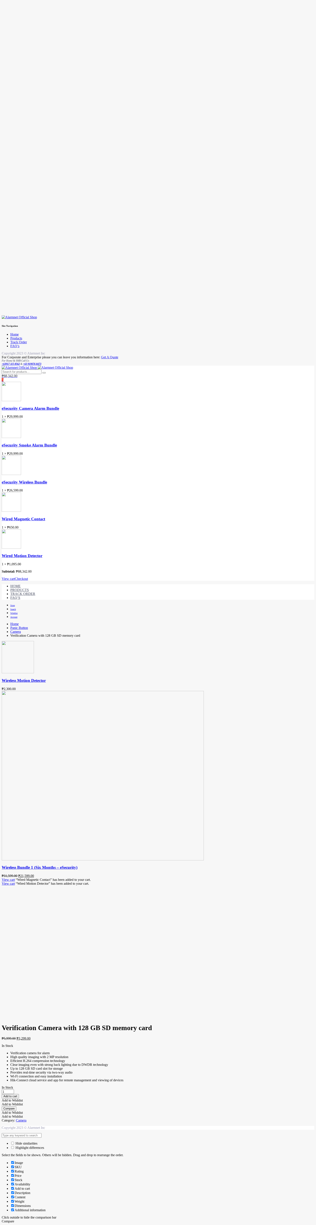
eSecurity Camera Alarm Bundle (30, 408)
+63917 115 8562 (11, 363)
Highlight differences (29, 1147)
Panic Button (19, 628)
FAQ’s (14, 346)
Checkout (21, 579)
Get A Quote (109, 357)
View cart (8, 579)
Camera (15, 631)
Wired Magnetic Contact (23, 519)
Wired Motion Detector (22, 555)
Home (14, 334)
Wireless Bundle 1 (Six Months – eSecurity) (39, 867)
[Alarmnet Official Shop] (19, 317)
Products (16, 338)
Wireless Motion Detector (24, 680)
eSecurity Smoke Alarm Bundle (29, 445)
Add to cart (10, 1096)
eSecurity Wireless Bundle (24, 482)
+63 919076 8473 (32, 363)
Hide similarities (26, 1143)
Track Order (18, 342)
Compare (9, 1108)
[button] (12, 1100)
